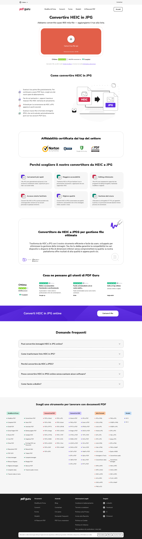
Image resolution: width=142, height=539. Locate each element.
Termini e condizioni (82, 507)
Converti (62, 9)
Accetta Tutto (118, 535)
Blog (56, 503)
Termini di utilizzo (67, 64)
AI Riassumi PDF (89, 9)
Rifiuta (109, 535)
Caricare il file (107, 313)
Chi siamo (58, 512)
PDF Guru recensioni (62, 521)
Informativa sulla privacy (73, 535)
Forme (70, 9)
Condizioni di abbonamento (84, 503)
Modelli (78, 9)
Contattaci (119, 2)
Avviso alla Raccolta (82, 516)
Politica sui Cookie (81, 521)
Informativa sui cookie (86, 535)
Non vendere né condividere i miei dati (88, 529)
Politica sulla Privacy (82, 512)
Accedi (118, 9)
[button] (23, 2)
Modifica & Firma (50, 9)
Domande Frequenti (61, 516)
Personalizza (101, 535)
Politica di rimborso (81, 525)
